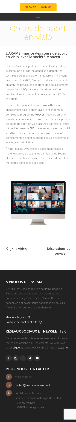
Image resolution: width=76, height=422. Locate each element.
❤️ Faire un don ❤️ (38, 7)
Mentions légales (16, 317)
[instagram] (16, 358)
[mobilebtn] (38, 17)
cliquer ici (18, 347)
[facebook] (9, 358)
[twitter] (30, 358)
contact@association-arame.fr (32, 385)
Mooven (40, 114)
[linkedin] (23, 358)
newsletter (62, 347)
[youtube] (37, 358)
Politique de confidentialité (21, 322)
